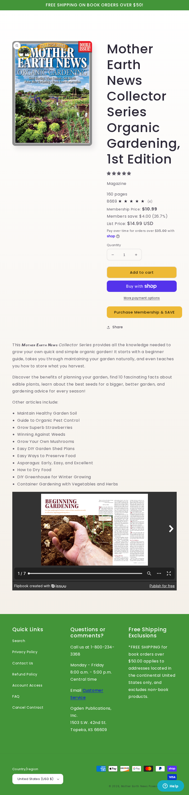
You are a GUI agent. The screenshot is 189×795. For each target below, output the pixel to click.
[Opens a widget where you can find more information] (170, 786)
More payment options (142, 298)
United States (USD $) (35, 779)
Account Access (27, 685)
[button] (119, 173)
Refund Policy (24, 674)
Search (18, 640)
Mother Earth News (134, 786)
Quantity (114, 245)
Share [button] (117, 327)
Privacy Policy (24, 651)
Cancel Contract (28, 707)
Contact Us (22, 663)
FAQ (16, 696)
